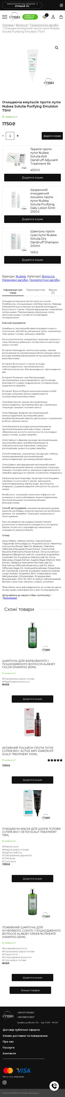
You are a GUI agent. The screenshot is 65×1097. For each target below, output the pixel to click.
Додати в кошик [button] (32, 698)
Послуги (8, 1047)
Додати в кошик (52, 136)
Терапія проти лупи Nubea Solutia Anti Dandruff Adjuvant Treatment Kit (44, 156)
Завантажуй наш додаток (22, 5)
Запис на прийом (29, 17)
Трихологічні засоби (44, 25)
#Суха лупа (9, 861)
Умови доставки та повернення (25, 1035)
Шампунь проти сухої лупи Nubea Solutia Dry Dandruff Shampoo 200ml (44, 239)
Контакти (9, 1053)
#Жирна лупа (10, 846)
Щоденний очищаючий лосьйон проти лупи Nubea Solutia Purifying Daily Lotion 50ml (42, 199)
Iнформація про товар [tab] (12, 291)
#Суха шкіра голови (14, 960)
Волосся (22, 25)
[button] (56, 47)
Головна (8, 25)
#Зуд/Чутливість (12, 852)
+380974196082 (25, 1012)
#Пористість (10, 954)
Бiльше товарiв (30, 990)
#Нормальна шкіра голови (18, 678)
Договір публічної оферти (21, 1029)
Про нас (8, 1041)
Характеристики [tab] (35, 289)
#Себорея (8, 858)
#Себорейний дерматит (17, 855)
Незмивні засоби (15, 280)
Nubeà (21, 276)
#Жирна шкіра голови (15, 849)
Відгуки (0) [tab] (53, 291)
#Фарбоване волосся (15, 681)
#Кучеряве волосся (14, 948)
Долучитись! (10, 598)
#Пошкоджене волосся (16, 957)
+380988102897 (25, 1017)
